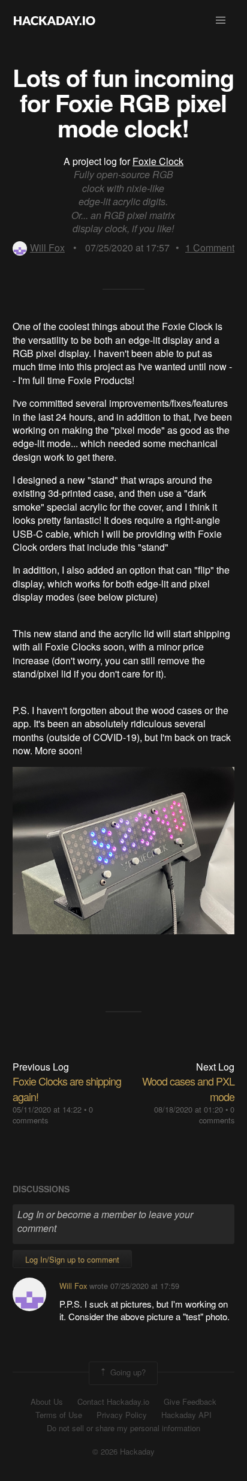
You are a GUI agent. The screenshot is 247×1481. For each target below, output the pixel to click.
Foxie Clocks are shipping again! (67, 1088)
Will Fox (47, 247)
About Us (47, 1401)
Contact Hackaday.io (113, 1401)
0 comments (216, 1115)
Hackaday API (186, 1415)
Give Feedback (190, 1401)
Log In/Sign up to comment (72, 1259)
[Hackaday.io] (54, 20)
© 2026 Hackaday (123, 1451)
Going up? (127, 1372)
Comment (209, 247)
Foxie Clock (157, 161)
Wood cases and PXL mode (188, 1088)
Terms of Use (58, 1415)
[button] (220, 20)
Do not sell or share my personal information (123, 1428)
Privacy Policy (122, 1415)
